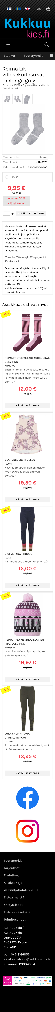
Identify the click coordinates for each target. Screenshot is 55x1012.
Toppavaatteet (30, 85)
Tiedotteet (11, 875)
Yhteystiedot (13, 905)
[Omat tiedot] (39, 9)
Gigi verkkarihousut (19, 553)
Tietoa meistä (14, 897)
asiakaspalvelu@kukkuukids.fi (27, 959)
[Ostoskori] (48, 9)
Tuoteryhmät (33, 55)
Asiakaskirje (13, 883)
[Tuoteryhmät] (8, 44)
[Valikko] (51, 56)
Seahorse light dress (20, 459)
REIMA (16, 85)
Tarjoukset (12, 868)
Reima (43, 157)
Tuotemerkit (13, 860)
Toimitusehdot (15, 919)
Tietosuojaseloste (17, 912)
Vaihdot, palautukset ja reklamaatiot (21, 890)
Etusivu (9, 55)
